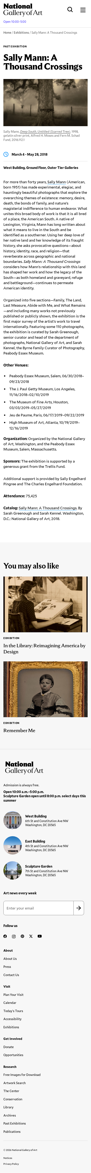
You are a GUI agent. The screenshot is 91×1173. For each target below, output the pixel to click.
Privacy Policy (11, 1163)
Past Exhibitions (14, 1123)
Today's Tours (13, 1011)
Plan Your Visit (13, 994)
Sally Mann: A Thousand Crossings (48, 507)
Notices (7, 1158)
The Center (11, 1091)
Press (7, 966)
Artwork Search (14, 1083)
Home (7, 33)
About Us (10, 958)
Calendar (9, 1002)
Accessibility (12, 1019)
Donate (8, 1047)
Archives (9, 1115)
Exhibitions (21, 33)
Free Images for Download (22, 1075)
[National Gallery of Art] (45, 767)
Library (8, 1107)
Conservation (12, 1099)
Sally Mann (56, 181)
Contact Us (11, 975)
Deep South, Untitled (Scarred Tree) (45, 131)
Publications (12, 1131)
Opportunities (13, 1055)
